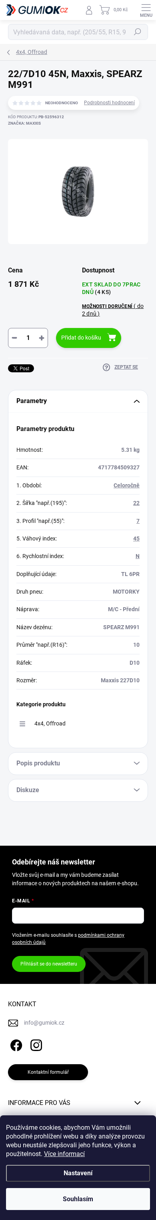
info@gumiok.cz (44, 1022)
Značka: (24, 123)
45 (136, 538)
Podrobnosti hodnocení (109, 102)
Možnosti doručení (113, 310)
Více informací (64, 1154)
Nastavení (78, 1173)
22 (136, 503)
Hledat (137, 32)
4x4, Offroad (50, 723)
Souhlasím (78, 1199)
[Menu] (146, 10)
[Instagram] (35, 1044)
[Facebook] (15, 1044)
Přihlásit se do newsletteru (48, 964)
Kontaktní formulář (48, 1072)
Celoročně (127, 485)
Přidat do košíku (81, 337)
